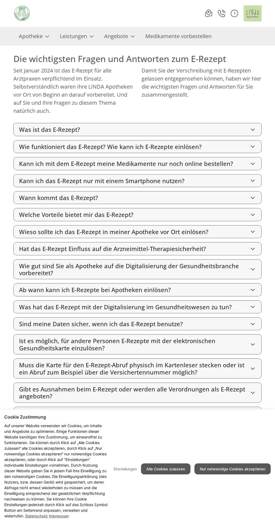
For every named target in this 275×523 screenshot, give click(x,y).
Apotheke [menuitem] (31, 36)
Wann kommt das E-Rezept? (58, 198)
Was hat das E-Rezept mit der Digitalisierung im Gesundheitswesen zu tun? (125, 307)
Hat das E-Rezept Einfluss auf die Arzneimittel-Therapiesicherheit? (112, 249)
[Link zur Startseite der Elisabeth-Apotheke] (22, 13)
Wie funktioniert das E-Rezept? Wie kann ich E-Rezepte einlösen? (110, 147)
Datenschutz (36, 516)
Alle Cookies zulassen (165, 469)
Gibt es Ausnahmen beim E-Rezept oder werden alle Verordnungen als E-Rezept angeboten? (132, 392)
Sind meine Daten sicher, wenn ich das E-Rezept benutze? (101, 324)
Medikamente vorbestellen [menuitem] (178, 36)
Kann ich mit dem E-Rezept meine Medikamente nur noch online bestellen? (126, 163)
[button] (234, 13)
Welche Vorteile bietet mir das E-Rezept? (76, 214)
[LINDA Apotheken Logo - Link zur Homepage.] (253, 13)
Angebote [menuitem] (116, 36)
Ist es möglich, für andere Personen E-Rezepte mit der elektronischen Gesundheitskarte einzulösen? (117, 344)
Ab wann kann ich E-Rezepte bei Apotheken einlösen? (95, 290)
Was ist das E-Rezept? (49, 129)
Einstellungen (125, 469)
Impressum (59, 516)
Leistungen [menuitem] (73, 36)
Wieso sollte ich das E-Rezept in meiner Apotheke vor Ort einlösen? (113, 232)
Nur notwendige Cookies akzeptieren (232, 469)
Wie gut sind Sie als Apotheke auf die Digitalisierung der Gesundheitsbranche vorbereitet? (129, 269)
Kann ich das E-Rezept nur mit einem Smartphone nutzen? (101, 181)
